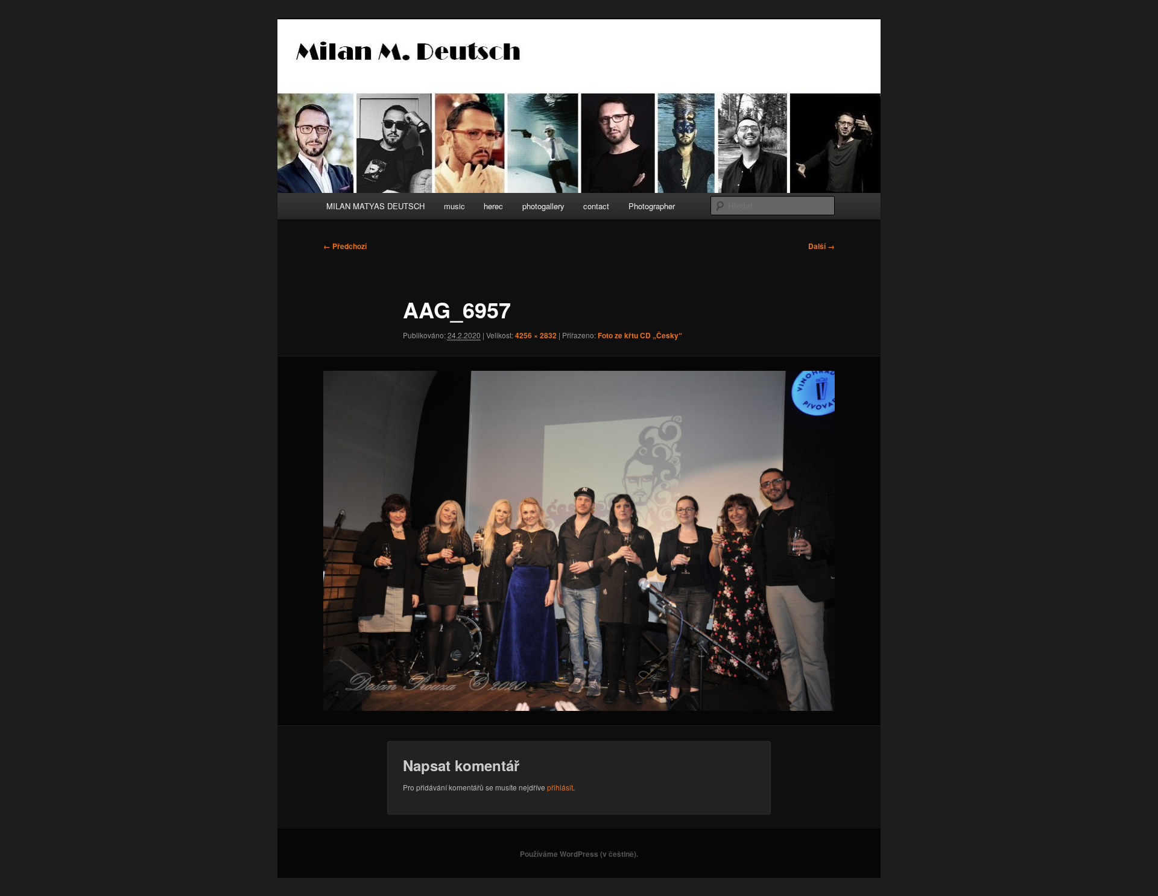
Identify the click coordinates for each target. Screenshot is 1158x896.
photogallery (543, 206)
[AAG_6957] (579, 541)
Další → (821, 246)
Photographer (651, 206)
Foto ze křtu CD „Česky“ (640, 335)
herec (493, 206)
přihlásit (560, 787)
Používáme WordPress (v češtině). (579, 853)
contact (596, 206)
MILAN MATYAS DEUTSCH (375, 206)
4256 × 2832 (536, 335)
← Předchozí (345, 246)
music (454, 206)
